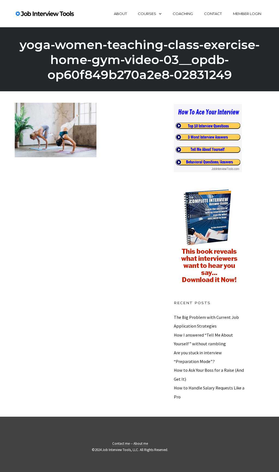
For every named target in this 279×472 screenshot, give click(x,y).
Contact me (121, 443)
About (120, 13)
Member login (247, 13)
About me (141, 443)
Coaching (183, 13)
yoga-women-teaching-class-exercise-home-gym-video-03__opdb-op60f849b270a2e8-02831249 (140, 59)
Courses (147, 13)
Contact (213, 13)
